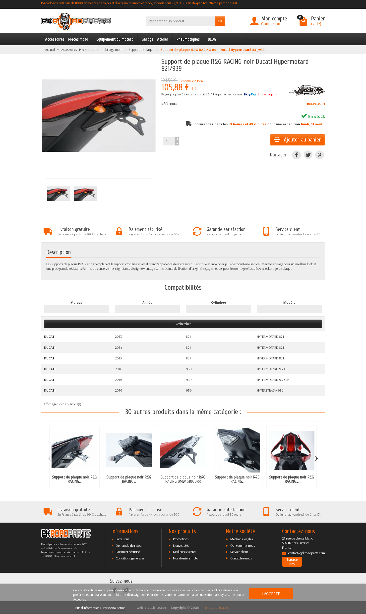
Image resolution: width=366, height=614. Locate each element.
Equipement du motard (114, 39)
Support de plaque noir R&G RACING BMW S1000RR (183, 479)
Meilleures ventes (184, 551)
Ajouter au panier (302, 139)
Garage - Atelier (155, 39)
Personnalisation (114, 608)
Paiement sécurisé (128, 551)
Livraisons (122, 539)
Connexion (270, 23)
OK (220, 21)
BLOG (212, 39)
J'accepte (271, 593)
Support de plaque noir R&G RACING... (74, 479)
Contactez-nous (241, 558)
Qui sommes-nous (242, 545)
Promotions (180, 539)
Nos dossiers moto (185, 558)
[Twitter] (308, 154)
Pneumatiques (188, 39)
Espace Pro (292, 561)
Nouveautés (181, 545)
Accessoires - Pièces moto (66, 39)
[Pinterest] (319, 154)
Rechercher (183, 324)
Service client (239, 551)
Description (58, 252)
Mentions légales (241, 539)
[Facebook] (296, 154)
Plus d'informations (88, 608)
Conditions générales (130, 558)
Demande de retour (129, 545)
